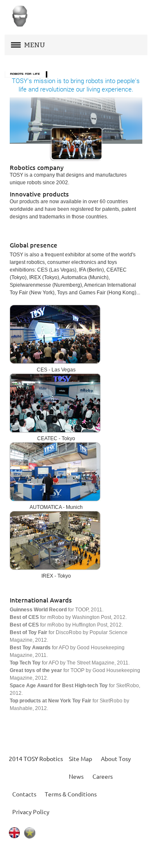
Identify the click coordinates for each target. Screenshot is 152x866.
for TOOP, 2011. (56, 610)
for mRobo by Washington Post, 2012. (68, 617)
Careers (102, 776)
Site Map (80, 759)
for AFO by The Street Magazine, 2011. (70, 663)
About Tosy (116, 759)
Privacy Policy (30, 812)
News (76, 776)
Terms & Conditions (71, 794)
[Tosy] (20, 16)
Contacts (24, 794)
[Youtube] (76, 854)
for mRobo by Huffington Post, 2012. (66, 625)
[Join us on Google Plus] (98, 854)
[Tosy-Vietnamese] (29, 831)
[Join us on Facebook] (54, 854)
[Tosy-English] (14, 831)
